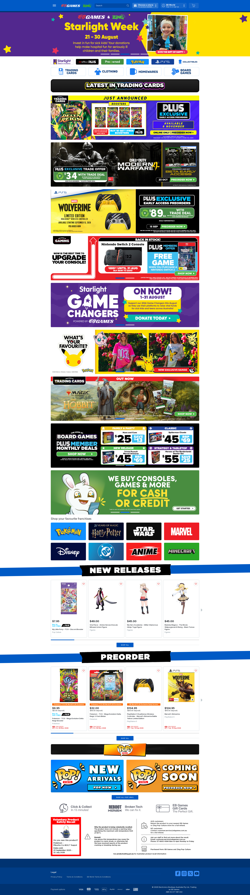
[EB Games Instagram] (184, 873)
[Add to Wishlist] (84, 584)
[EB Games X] (190, 873)
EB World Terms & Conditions (99, 877)
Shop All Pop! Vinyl (125, 797)
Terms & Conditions (75, 877)
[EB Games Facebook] (177, 873)
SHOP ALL (125, 645)
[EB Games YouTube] (196, 873)
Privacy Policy (56, 877)
